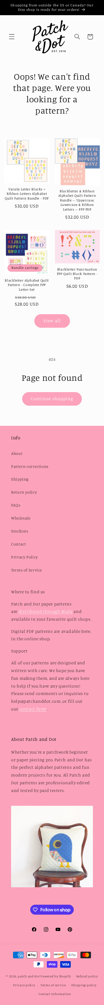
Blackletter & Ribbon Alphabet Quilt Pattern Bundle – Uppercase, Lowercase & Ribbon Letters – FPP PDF (77, 200)
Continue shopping (52, 398)
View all (51, 320)
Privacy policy (24, 985)
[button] (11, 36)
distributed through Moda (46, 611)
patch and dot (29, 976)
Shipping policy (83, 985)
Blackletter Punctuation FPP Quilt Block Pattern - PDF (77, 273)
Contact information (55, 994)
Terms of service (53, 985)
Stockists (19, 531)
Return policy (24, 492)
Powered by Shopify (55, 976)
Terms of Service (26, 570)
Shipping (20, 479)
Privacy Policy (24, 557)
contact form (33, 709)
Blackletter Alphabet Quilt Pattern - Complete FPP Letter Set (27, 285)
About (16, 453)
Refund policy (87, 976)
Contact (18, 544)
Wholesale (21, 518)
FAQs (16, 505)
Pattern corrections (30, 466)
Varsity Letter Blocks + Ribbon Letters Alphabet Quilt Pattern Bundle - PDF (27, 193)
